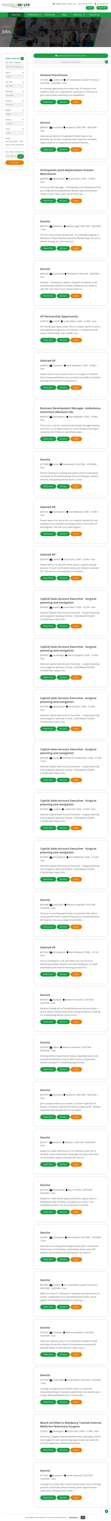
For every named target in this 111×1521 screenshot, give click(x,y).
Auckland (57, 127)
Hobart (56, 1284)
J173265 (44, 79)
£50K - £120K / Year (85, 607)
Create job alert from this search (71, 56)
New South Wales (74, 1332)
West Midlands (73, 365)
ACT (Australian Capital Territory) (82, 79)
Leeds (56, 757)
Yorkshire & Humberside (74, 757)
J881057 (44, 226)
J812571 (44, 1142)
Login (90, 8)
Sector (8, 72)
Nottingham (59, 416)
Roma (56, 464)
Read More (73, 1517)
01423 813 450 (86, 4)
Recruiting (50, 14)
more (48, 102)
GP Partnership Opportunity (59, 316)
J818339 (44, 607)
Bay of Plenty (74, 1189)
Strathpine (58, 1237)
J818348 (44, 904)
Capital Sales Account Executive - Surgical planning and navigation (68, 600)
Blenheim (57, 226)
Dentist (45, 122)
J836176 (44, 511)
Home (4, 26)
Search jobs (15, 162)
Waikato (57, 1142)
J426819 (44, 365)
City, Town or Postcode (14, 152)
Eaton (56, 1047)
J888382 (44, 127)
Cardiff (56, 321)
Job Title (8, 82)
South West (69, 607)
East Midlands (75, 416)
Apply (76, 102)
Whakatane (58, 1189)
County (8, 119)
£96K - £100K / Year (85, 559)
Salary (7, 138)
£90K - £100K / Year (86, 321)
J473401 (44, 1237)
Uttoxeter (58, 365)
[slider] (6, 148)
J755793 (44, 1379)
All (23, 73)
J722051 (44, 1431)
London (56, 809)
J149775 (44, 321)
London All (69, 809)
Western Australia (75, 904)
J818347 (44, 999)
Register (102, 8)
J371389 (44, 464)
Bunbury (57, 999)
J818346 (44, 1047)
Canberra (57, 79)
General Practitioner (54, 75)
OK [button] (83, 1517)
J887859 (44, 178)
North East (72, 1431)
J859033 (44, 416)
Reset (22, 58)
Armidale (57, 1332)
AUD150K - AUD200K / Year (53, 83)
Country (8, 101)
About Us (77, 14)
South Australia (74, 1475)
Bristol (56, 607)
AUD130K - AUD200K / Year (53, 1288)
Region (8, 110)
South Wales (69, 321)
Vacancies (15, 14)
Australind (58, 904)
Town (7, 129)
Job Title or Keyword (13, 62)
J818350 (44, 559)
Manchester (58, 178)
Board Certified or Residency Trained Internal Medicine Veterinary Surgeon (70, 1424)
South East (69, 559)
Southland (58, 273)
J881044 (44, 273)
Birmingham (59, 857)
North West (74, 178)
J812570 (44, 1094)
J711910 (44, 1475)
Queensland (68, 464)
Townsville (58, 1379)
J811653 (44, 1189)
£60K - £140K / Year (89, 1431)
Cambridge (58, 655)
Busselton (58, 1475)
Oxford (56, 559)
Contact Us (94, 14)
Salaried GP (48, 360)
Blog (64, 14)
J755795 (44, 1332)
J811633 (44, 952)
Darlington (58, 1431)
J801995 (44, 1284)
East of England (75, 655)
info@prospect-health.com (65, 4)
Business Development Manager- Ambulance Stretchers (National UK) (70, 410)
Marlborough (72, 226)
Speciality (9, 91)
